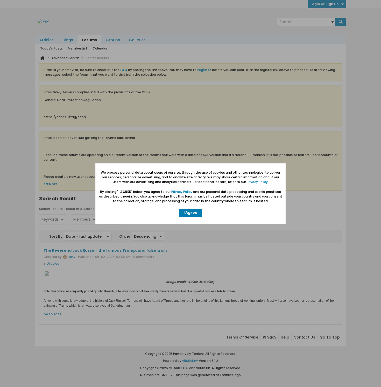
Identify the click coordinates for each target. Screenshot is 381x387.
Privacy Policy (257, 182)
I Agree (190, 212)
